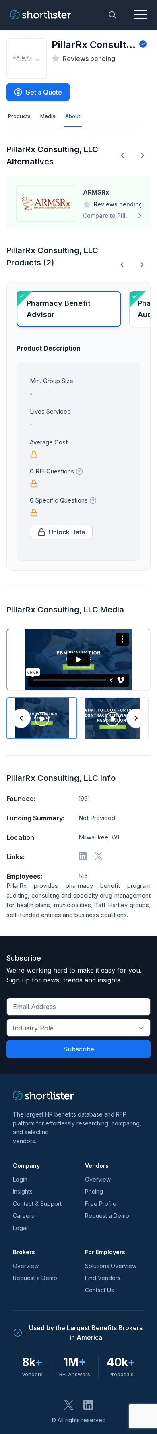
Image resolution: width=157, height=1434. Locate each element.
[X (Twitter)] (69, 1405)
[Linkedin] (82, 856)
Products (19, 116)
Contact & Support (37, 1203)
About (72, 116)
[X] (99, 856)
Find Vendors (102, 1277)
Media (48, 116)
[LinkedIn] (88, 1405)
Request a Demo (107, 1215)
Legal (20, 1227)
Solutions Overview (110, 1265)
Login (20, 1179)
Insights (23, 1191)
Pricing (94, 1191)
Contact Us (99, 1290)
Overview (98, 1179)
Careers (23, 1215)
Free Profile (100, 1203)
